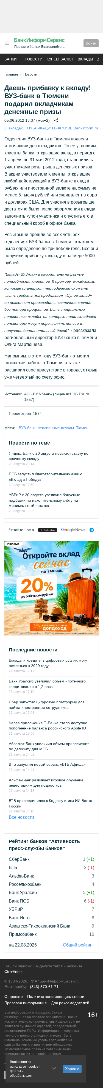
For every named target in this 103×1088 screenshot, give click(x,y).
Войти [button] (91, 43)
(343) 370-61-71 (44, 986)
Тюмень (83, 428)
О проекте (13, 996)
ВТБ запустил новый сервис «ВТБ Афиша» (47, 764)
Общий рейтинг (78, 945)
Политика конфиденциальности (55, 996)
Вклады (85, 59)
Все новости (21, 817)
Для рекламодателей (70, 1003)
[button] (7, 43)
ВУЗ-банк (27, 428)
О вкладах (13, 128)
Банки (10, 59)
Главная (11, 74)
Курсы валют (60, 59)
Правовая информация (25, 1003)
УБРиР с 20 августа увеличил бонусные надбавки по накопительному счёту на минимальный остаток (44, 500)
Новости (33, 59)
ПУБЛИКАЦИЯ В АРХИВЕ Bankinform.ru (62, 128)
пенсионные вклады (56, 428)
